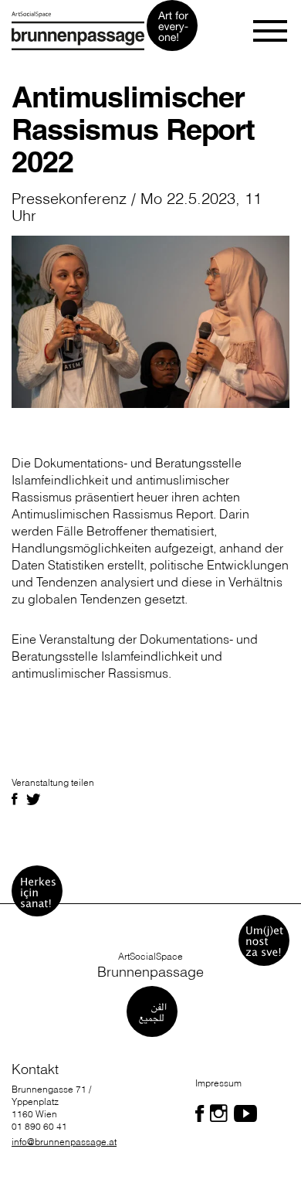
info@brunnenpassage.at (64, 1141)
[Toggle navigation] (271, 31)
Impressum (218, 1083)
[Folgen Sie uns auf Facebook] (199, 1113)
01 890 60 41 (39, 1126)
